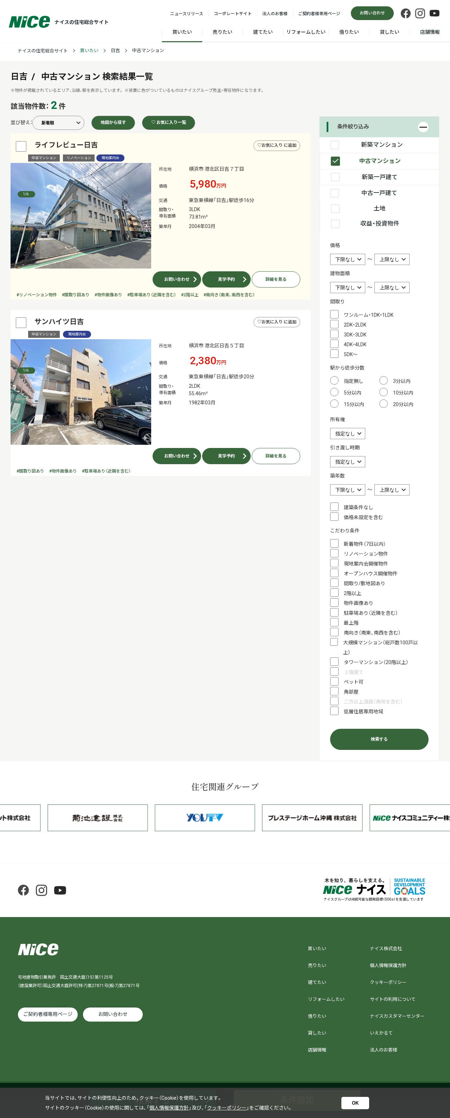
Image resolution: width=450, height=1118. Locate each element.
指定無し (354, 381)
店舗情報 (430, 32)
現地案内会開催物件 (366, 564)
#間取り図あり (76, 294)
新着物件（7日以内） (365, 544)
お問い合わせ (176, 279)
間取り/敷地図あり (364, 583)
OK (355, 1103)
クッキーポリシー (388, 982)
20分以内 (403, 404)
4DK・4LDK (355, 344)
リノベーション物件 (366, 554)
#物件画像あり (108, 294)
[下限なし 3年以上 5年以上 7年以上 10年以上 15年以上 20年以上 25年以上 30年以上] (348, 489)
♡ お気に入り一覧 (168, 122)
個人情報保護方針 (388, 965)
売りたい (222, 32)
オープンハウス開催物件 (371, 573)
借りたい (349, 32)
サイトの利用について (393, 999)
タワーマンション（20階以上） (376, 662)
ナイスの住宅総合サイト (43, 50)
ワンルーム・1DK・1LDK (368, 315)
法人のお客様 (275, 13)
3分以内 (402, 381)
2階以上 (352, 593)
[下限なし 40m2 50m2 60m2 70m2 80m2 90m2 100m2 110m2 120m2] (348, 287)
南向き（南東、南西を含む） (372, 633)
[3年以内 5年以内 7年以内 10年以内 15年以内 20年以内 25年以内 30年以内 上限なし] (392, 489)
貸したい (389, 32)
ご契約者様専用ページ (319, 13)
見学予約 (226, 279)
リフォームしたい (306, 32)
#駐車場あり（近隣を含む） (151, 294)
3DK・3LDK (355, 334)
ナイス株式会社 (386, 948)
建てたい (263, 32)
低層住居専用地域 (363, 711)
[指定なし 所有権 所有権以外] (347, 433)
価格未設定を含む (363, 517)
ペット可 (354, 682)
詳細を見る (276, 279)
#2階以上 (190, 294)
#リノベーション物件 (37, 294)
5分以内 (352, 393)
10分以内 (403, 393)
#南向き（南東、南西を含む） (229, 294)
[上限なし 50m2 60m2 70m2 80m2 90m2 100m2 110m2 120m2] (392, 287)
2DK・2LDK (355, 325)
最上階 (351, 623)
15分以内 (354, 404)
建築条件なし (358, 507)
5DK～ (351, 354)
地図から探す (113, 122)
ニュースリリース (186, 13)
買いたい (182, 32)
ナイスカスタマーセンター (397, 1016)
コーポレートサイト (233, 13)
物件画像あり (358, 603)
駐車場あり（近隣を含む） (371, 613)
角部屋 (351, 692)
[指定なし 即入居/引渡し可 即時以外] (347, 461)
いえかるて (381, 1033)
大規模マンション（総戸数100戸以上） (380, 647)
